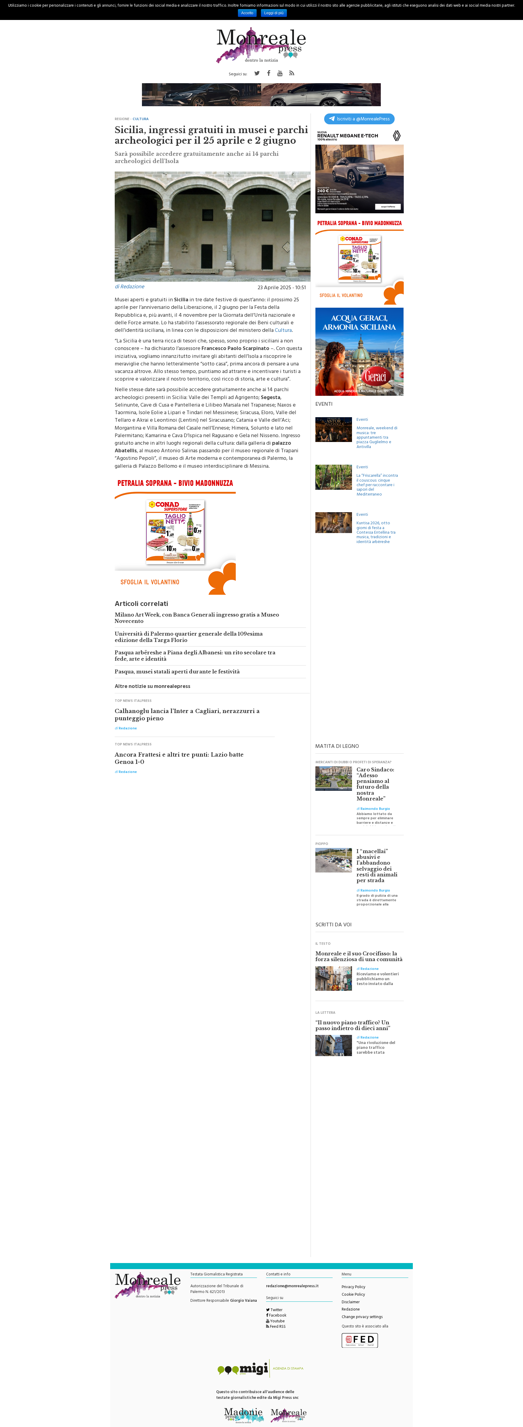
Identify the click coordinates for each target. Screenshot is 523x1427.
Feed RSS (277, 1327)
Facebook (277, 1316)
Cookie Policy (353, 1295)
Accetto (247, 13)
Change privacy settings (362, 1317)
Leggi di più (274, 13)
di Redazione (129, 287)
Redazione (351, 1310)
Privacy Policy (353, 1287)
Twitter (276, 1310)
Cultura (283, 331)
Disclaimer (351, 1302)
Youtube (277, 1321)
